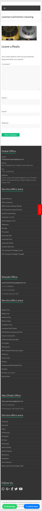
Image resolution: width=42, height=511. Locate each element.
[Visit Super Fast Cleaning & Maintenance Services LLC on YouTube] (21, 489)
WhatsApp (10, 506)
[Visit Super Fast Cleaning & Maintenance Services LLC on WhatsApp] (3, 489)
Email (4, 111)
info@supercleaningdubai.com (13, 159)
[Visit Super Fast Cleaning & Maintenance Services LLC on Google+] (8, 489)
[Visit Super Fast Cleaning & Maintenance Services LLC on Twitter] (16, 489)
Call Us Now (33, 506)
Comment (6, 64)
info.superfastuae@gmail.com (12, 401)
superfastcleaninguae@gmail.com (14, 283)
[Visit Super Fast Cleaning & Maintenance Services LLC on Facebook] (12, 489)
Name (4, 98)
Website (5, 123)
